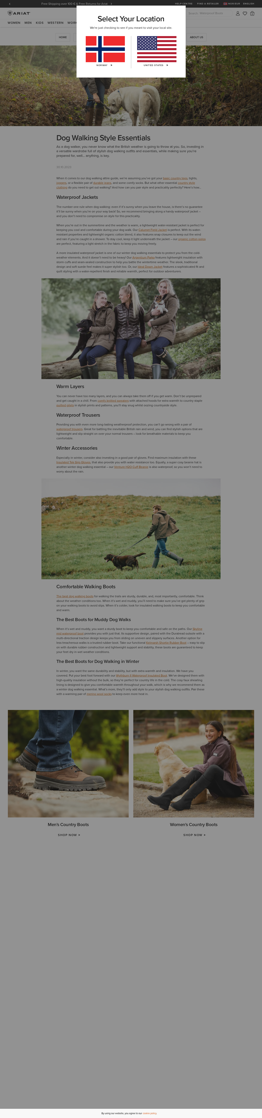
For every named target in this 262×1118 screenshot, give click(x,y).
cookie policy (149, 1113)
